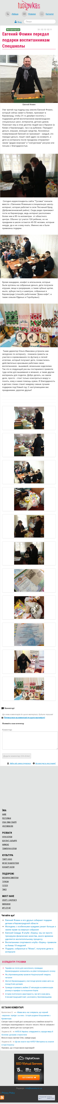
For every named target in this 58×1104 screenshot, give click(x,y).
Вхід (20, 21)
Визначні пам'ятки (10, 878)
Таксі (4, 889)
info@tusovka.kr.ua (33, 1088)
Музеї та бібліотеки (10, 863)
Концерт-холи (8, 867)
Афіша (15, 13)
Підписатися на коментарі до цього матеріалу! (24, 717)
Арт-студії (6, 908)
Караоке (5, 845)
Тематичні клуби (9, 848)
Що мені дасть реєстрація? (45, 763)
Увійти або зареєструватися (20, 763)
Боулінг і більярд (9, 841)
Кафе (4, 814)
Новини (32, 13)
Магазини (6, 904)
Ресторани (6, 818)
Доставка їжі (7, 826)
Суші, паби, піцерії (9, 822)
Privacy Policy (8, 1092)
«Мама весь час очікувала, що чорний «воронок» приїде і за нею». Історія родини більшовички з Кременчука (25, 1015)
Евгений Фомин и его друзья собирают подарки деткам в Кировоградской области (28, 921)
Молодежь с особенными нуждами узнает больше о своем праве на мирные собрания (30, 928)
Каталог (50, 13)
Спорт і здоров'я (9, 900)
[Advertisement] (29, 787)
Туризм (5, 882)
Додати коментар (16, 755)
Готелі (5, 885)
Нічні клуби (7, 837)
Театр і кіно (7, 859)
